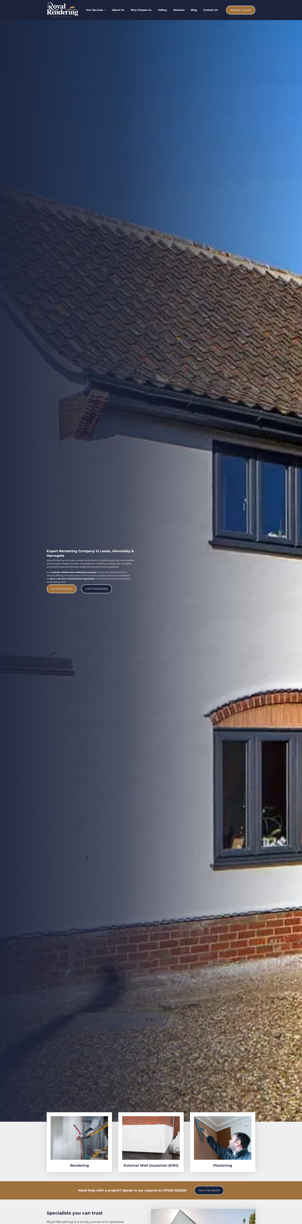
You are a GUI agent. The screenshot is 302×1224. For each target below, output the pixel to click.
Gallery (162, 9)
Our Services (94, 9)
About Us (118, 9)
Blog (194, 9)
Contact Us (210, 9)
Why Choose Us (141, 9)
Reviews (179, 9)
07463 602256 (174, 1190)
